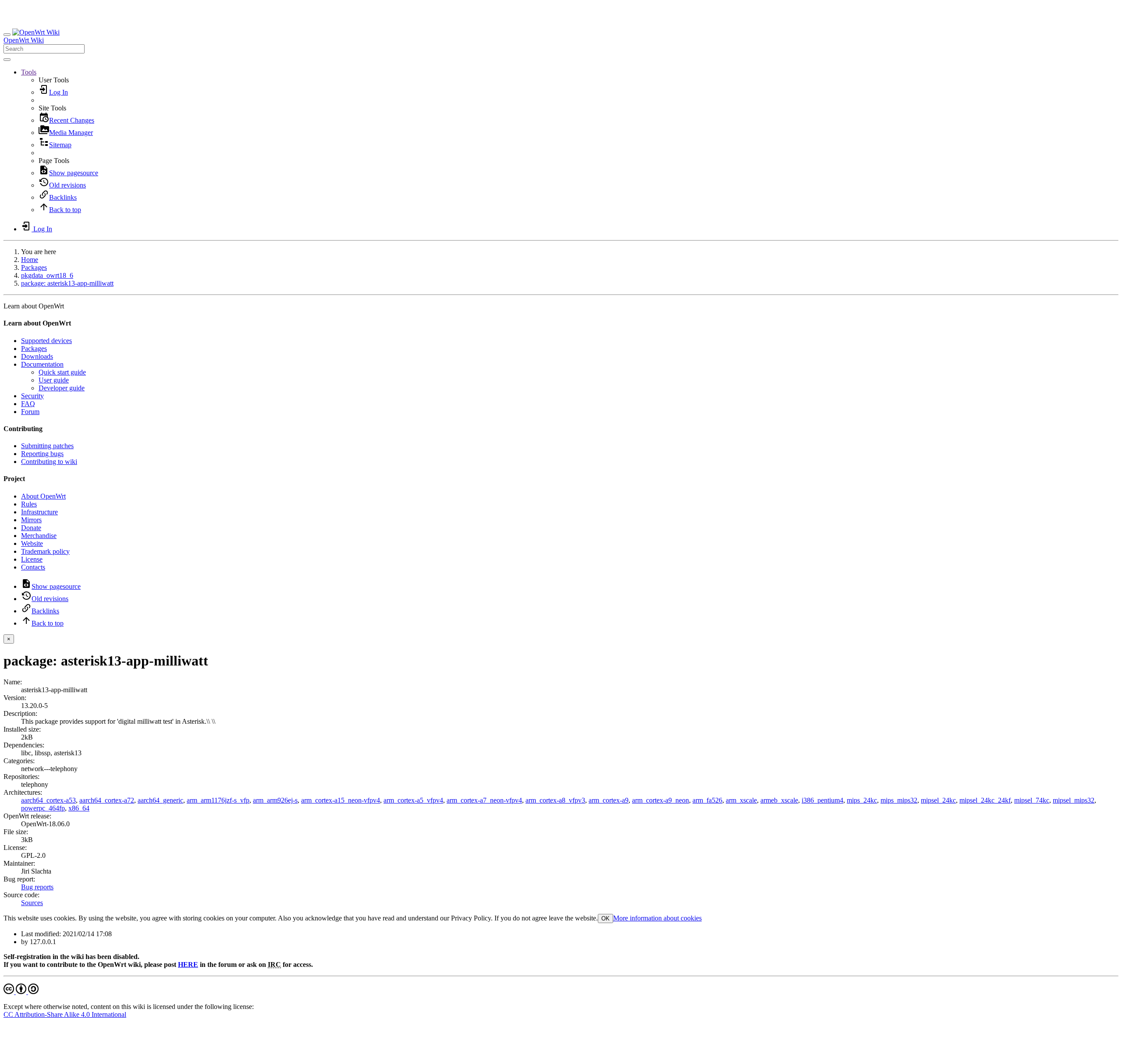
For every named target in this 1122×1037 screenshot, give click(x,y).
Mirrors (31, 520)
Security (32, 396)
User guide (54, 380)
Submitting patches (47, 445)
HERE (188, 964)
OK (605, 918)
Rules (29, 504)
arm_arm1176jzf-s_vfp (218, 800)
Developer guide (62, 388)
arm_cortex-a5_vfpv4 (413, 800)
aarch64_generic (160, 800)
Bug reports (37, 887)
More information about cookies (657, 918)
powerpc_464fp (43, 808)
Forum (30, 411)
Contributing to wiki (49, 461)
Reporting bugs (42, 453)
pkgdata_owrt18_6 (47, 275)
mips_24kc (862, 800)
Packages (34, 267)
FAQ (28, 403)
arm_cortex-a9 (608, 800)
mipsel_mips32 (1073, 800)
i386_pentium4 (822, 800)
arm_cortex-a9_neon (660, 800)
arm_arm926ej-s (275, 800)
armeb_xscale (779, 800)
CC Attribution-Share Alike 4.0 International (65, 1014)
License (32, 559)
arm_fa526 (707, 800)
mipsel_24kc (938, 800)
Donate (31, 527)
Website (32, 543)
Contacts (33, 567)
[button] (28, 72)
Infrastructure (39, 512)
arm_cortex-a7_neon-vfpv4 (484, 800)
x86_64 (78, 808)
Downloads (37, 356)
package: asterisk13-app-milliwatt (67, 283)
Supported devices (46, 340)
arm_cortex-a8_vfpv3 (555, 800)
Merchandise (39, 535)
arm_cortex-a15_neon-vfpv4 (340, 800)
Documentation (42, 364)
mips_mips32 (899, 800)
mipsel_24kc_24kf (985, 800)
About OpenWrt (43, 496)
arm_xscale (741, 800)
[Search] (7, 59)
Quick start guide (62, 372)
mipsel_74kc (1031, 800)
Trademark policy (45, 551)
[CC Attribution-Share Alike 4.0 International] (21, 991)
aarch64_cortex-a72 (106, 800)
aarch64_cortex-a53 (48, 800)
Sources (32, 902)
